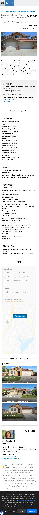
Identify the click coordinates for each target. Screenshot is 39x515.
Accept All (32, 511)
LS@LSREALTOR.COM (10, 99)
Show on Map (20, 316)
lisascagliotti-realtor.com (10, 459)
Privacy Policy (22, 500)
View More (6, 101)
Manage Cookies (10, 511)
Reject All (21, 511)
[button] (2, 513)
